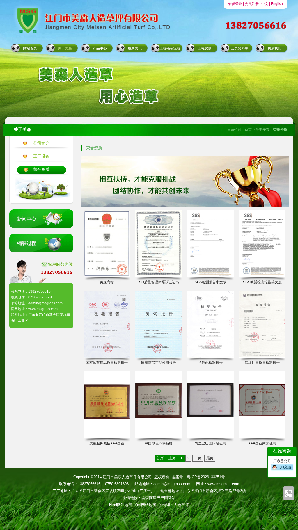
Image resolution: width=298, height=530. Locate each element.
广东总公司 (282, 461)
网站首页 (30, 48)
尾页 (209, 458)
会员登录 (235, 4)
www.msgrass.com (223, 484)
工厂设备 (41, 156)
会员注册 (252, 4)
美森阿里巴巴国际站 (158, 498)
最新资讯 (135, 48)
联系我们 (274, 48)
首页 (248, 130)
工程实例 (205, 48)
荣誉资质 (41, 169)
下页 (197, 458)
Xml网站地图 (145, 505)
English (277, 4)
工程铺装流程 (169, 48)
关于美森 (65, 48)
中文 (264, 4)
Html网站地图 (120, 505)
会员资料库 (239, 48)
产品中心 (100, 48)
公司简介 (41, 143)
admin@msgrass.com (171, 484)
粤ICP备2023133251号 (206, 477)
